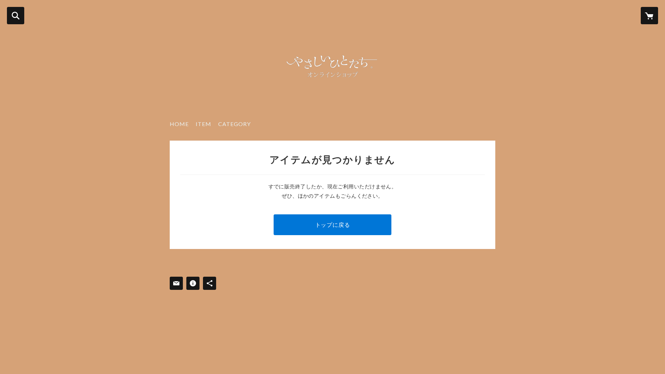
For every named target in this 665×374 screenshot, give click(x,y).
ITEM (203, 124)
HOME (179, 124)
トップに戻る (332, 224)
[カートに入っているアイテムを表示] (649, 15)
